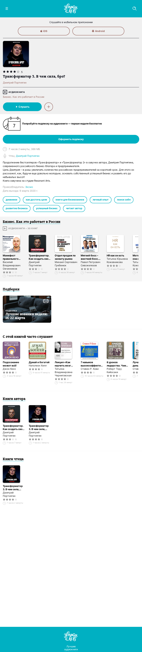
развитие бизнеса (17, 208)
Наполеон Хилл (38, 365)
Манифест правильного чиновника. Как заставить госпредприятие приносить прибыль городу (13, 257)
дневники (11, 199)
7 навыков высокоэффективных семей (92, 364)
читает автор (74, 208)
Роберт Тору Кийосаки (114, 370)
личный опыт (101, 199)
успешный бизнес (46, 208)
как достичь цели (36, 199)
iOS (45, 31)
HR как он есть (115, 255)
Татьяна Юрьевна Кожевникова (117, 260)
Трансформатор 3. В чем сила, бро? (39, 427)
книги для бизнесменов (70, 199)
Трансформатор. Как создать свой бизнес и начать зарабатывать (39, 257)
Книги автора (14, 399)
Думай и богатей (39, 362)
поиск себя (124, 199)
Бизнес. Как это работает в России (23, 96)
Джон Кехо (9, 368)
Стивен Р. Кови (90, 368)
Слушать (24, 106)
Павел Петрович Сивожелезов (90, 264)
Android (100, 31)
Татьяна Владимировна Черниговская (63, 372)
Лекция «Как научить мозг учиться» (63, 364)
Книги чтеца (13, 459)
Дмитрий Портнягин (35, 264)
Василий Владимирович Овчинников (11, 265)
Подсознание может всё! (11, 364)
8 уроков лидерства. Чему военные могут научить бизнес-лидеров (117, 364)
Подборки (11, 289)
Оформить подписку (71, 139)
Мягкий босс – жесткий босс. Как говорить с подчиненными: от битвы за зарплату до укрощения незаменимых (92, 257)
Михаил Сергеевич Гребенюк (66, 264)
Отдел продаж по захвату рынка (65, 257)
